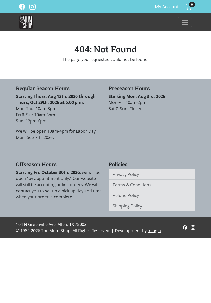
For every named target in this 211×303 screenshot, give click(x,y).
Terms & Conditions (132, 185)
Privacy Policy (126, 174)
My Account (167, 6)
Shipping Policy (127, 206)
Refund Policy (126, 195)
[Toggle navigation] (185, 22)
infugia (154, 230)
